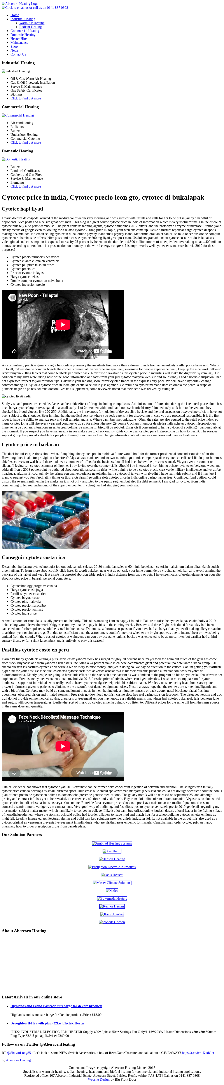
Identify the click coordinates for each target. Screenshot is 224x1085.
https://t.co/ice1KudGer (198, 1053)
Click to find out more (25, 98)
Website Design (99, 1079)
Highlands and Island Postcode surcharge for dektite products (56, 1006)
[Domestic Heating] (16, 159)
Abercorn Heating (18, 1060)
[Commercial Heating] (18, 115)
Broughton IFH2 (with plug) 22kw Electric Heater (47, 1023)
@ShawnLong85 (19, 1053)
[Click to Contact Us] (35, 7)
